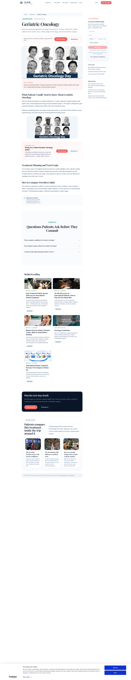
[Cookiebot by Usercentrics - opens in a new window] (12, 677)
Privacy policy (99, 53)
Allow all (115, 667)
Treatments (47, 2)
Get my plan (98, 47)
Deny (115, 672)
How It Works (57, 2)
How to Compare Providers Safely (96, 74)
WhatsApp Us (74, 39)
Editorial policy (71, 475)
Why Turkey (65, 2)
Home (25, 14)
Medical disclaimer (64, 475)
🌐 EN (96, 2)
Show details (26, 677)
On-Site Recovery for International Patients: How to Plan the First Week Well (97, 91)
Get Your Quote (106, 2)
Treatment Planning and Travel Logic (97, 71)
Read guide (29, 310)
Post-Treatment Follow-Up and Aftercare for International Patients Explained (96, 85)
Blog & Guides (74, 2)
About (80, 2)
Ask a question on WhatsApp (97, 56)
